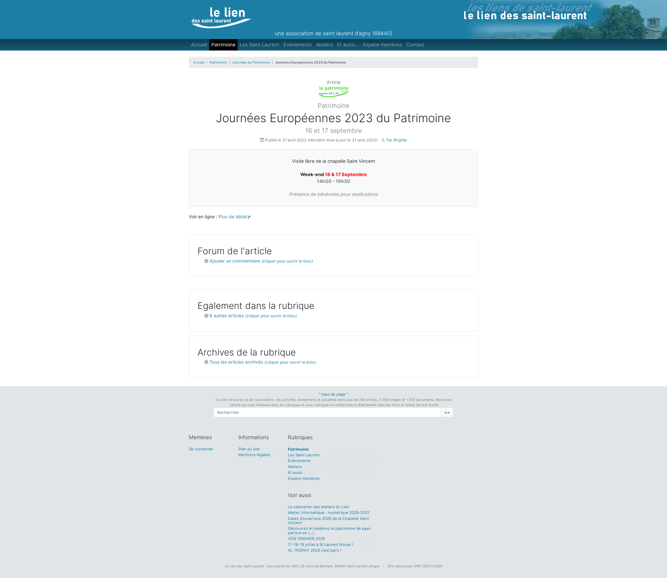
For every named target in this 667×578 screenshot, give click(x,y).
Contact (415, 44)
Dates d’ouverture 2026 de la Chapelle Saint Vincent (328, 520)
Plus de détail (233, 216)
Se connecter (201, 449)
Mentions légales (254, 454)
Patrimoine (223, 44)
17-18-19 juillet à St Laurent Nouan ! (320, 544)
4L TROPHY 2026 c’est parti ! (314, 550)
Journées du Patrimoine (251, 62)
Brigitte (400, 140)
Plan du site (249, 449)
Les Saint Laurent (259, 44)
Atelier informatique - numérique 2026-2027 (329, 512)
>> (447, 412)
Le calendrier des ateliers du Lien (318, 507)
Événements (297, 44)
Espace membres (382, 44)
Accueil (199, 44)
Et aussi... (348, 44)
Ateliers (324, 44)
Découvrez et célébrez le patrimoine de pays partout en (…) (329, 530)
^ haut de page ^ (333, 394)
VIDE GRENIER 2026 (306, 538)
